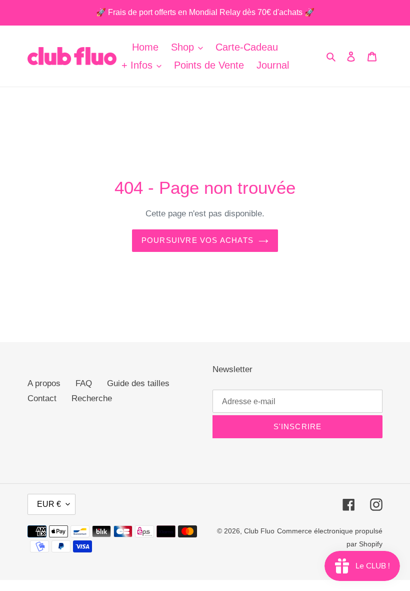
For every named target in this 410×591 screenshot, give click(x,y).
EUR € (49, 504)
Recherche (92, 398)
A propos (44, 383)
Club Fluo (259, 531)
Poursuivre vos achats (198, 240)
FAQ (84, 383)
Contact (42, 398)
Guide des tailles (138, 383)
